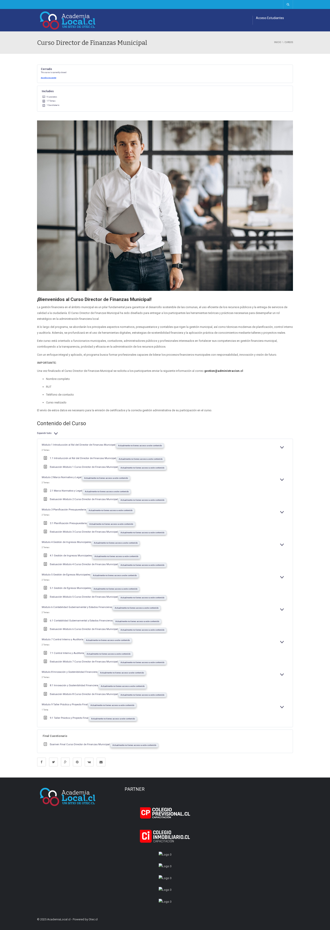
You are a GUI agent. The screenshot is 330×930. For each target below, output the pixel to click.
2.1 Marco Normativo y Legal (66, 490)
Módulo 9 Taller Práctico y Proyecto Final (65, 704)
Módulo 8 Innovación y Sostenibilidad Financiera (70, 672)
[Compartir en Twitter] (53, 762)
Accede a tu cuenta (48, 78)
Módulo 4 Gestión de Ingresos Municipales (67, 542)
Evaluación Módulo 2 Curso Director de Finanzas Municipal (84, 499)
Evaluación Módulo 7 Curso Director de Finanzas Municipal (84, 661)
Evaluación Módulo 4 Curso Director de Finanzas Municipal (84, 564)
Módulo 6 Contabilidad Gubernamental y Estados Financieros (77, 607)
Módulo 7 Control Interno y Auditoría (63, 639)
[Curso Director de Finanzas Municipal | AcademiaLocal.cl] (68, 20)
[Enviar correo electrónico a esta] (101, 762)
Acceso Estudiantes (270, 18)
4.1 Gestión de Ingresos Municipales (71, 555)
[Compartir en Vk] (89, 762)
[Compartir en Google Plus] (65, 762)
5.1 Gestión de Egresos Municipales (71, 588)
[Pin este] (77, 762)
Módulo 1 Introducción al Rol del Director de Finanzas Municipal (79, 444)
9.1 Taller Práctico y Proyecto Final (69, 718)
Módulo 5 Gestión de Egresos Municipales (66, 574)
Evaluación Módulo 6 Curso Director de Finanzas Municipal (84, 629)
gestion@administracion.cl (223, 370)
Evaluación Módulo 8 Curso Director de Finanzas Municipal (84, 694)
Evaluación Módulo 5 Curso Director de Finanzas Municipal (84, 596)
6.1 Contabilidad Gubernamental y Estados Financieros (81, 620)
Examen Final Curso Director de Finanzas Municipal (80, 744)
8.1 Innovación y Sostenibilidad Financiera (74, 685)
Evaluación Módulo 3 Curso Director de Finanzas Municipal (84, 531)
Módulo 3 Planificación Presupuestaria (64, 509)
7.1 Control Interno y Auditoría (67, 653)
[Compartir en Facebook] (41, 762)
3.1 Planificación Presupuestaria (68, 523)
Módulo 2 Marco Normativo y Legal (62, 477)
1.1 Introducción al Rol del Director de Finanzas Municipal (83, 458)
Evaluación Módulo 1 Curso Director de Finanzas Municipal (84, 467)
